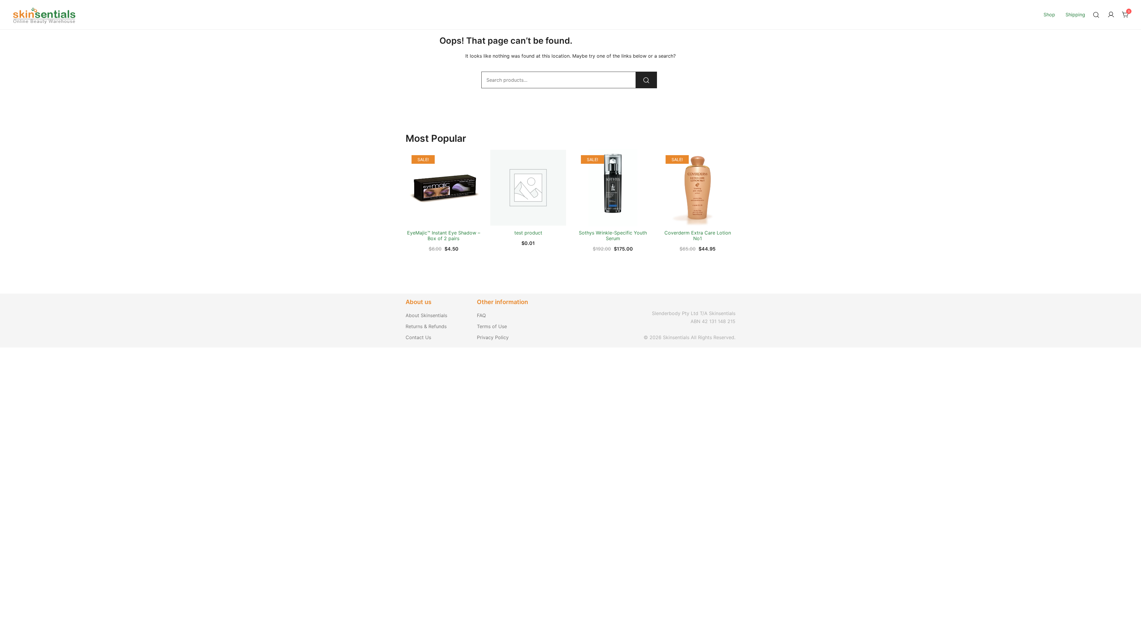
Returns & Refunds (426, 326)
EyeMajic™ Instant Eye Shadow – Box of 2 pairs (443, 235)
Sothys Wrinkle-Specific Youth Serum (613, 235)
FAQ (481, 315)
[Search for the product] (646, 80)
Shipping (1075, 15)
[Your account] (1111, 15)
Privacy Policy (493, 337)
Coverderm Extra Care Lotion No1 (697, 235)
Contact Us (418, 337)
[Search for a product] (1096, 15)
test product (528, 233)
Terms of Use (492, 326)
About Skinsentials (426, 315)
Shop (1049, 15)
